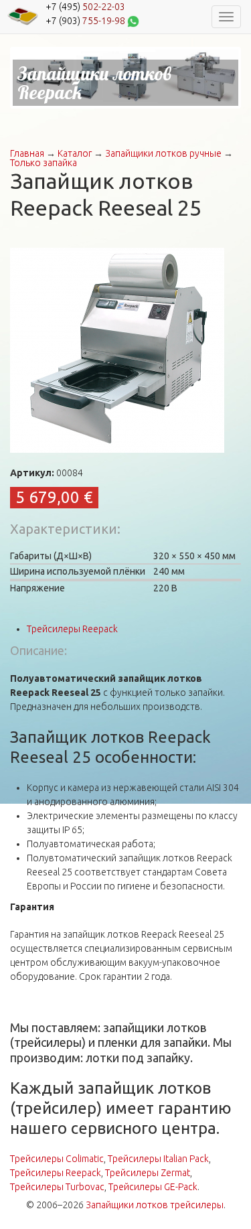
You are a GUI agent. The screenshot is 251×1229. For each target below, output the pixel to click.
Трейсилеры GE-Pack (152, 1186)
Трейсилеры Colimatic (57, 1158)
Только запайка (43, 162)
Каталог (75, 153)
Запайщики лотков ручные (163, 153)
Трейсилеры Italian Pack (158, 1158)
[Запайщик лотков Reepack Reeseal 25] (117, 349)
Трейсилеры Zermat (147, 1172)
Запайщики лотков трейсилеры (155, 1205)
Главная (27, 153)
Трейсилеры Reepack (72, 629)
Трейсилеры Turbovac (57, 1186)
